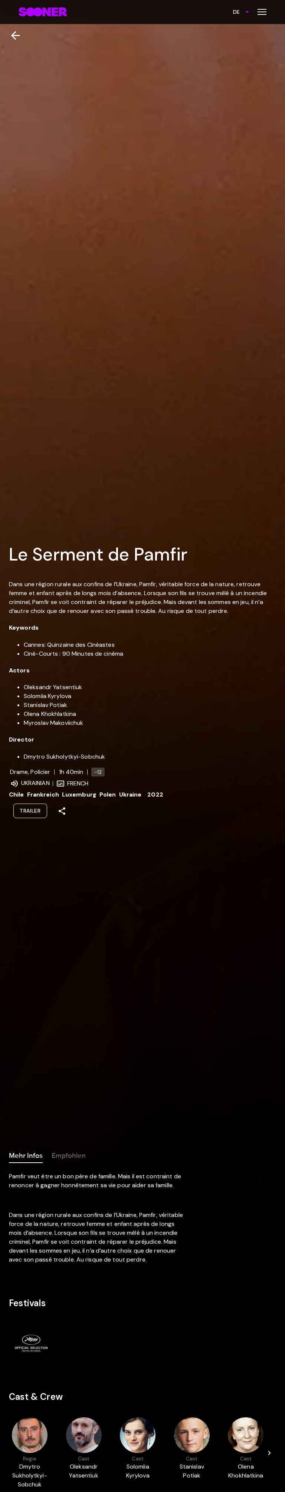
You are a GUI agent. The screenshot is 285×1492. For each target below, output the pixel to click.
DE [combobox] (236, 12)
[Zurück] (12, 35)
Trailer (30, 810)
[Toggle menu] (262, 11)
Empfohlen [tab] (69, 1155)
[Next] (269, 1453)
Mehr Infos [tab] (26, 1155)
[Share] (62, 811)
